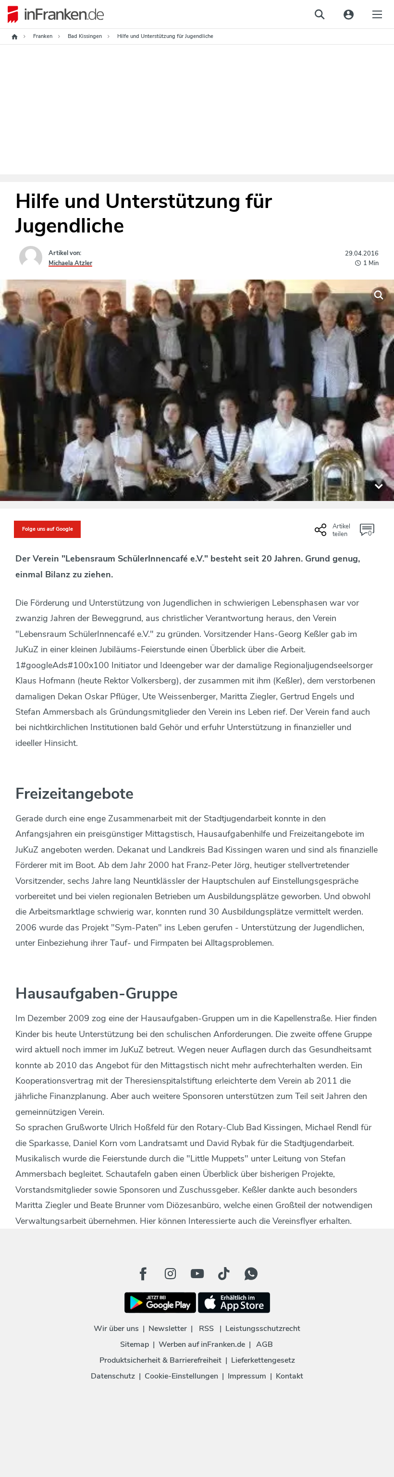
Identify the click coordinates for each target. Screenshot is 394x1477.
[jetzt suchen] (319, 14)
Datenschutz (113, 1376)
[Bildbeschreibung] (378, 485)
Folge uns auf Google (47, 529)
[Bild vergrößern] (378, 295)
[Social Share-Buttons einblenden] (333, 533)
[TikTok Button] (223, 1273)
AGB (264, 1344)
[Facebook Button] (143, 1273)
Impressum (247, 1376)
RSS (206, 1328)
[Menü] (377, 14)
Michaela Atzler (70, 263)
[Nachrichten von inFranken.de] (52, 14)
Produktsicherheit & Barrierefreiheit (160, 1360)
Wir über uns (116, 1328)
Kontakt (289, 1376)
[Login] (348, 14)
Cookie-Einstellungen (181, 1376)
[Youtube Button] (197, 1273)
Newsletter (167, 1328)
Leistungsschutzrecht (262, 1328)
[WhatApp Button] (250, 1273)
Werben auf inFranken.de (202, 1344)
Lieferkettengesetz (263, 1360)
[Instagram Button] (170, 1273)
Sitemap (134, 1344)
